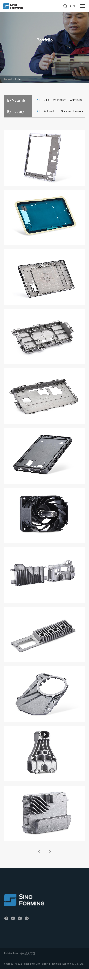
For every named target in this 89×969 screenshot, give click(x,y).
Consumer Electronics (73, 111)
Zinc (46, 99)
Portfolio (16, 79)
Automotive (50, 111)
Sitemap (8, 963)
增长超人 (25, 953)
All (38, 99)
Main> (7, 79)
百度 (32, 953)
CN (72, 6)
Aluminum (76, 99)
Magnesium (59, 99)
